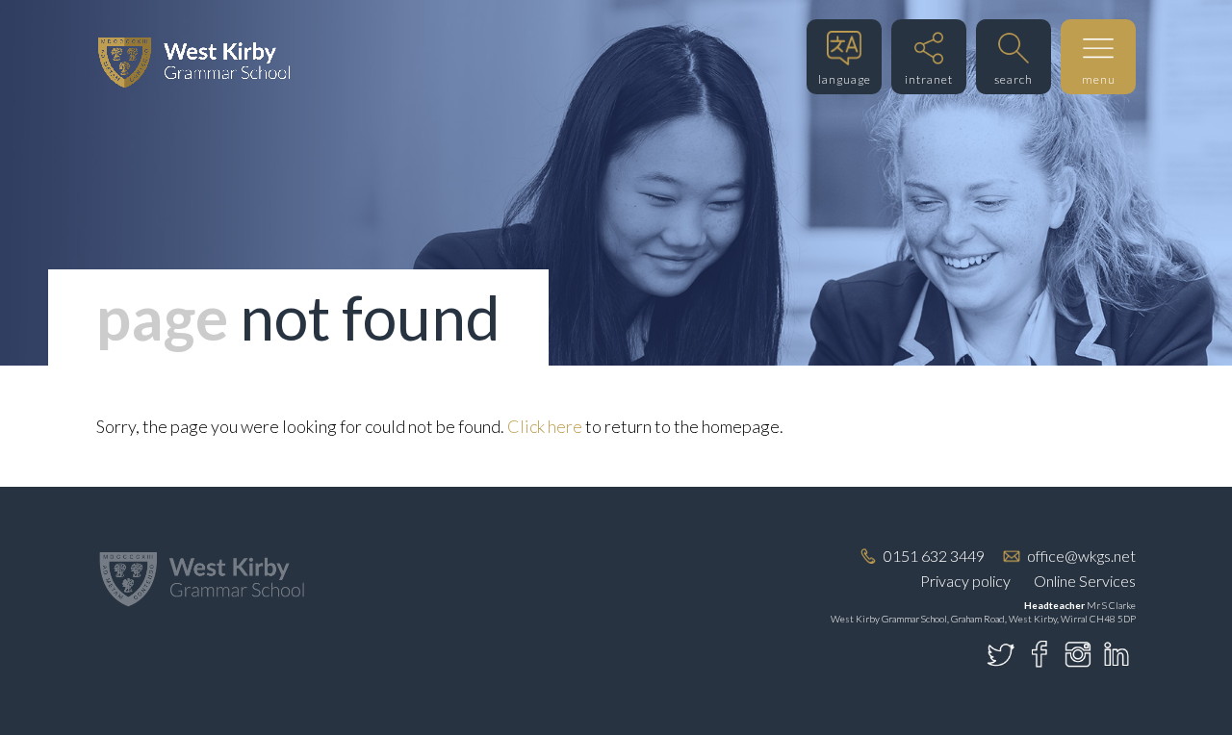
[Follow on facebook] (1039, 654)
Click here (544, 426)
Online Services (1085, 580)
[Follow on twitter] (1001, 654)
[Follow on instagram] (1078, 654)
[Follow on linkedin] (1116, 654)
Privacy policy (965, 580)
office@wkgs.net (1081, 555)
